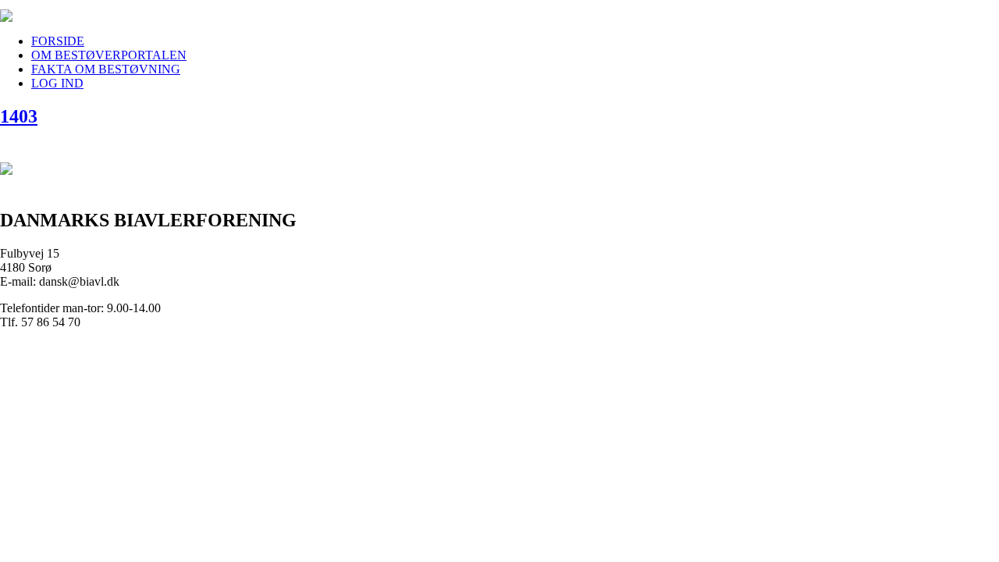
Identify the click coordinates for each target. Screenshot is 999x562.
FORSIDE (57, 41)
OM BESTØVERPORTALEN (109, 55)
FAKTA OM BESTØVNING (105, 69)
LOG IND (57, 83)
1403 (18, 116)
